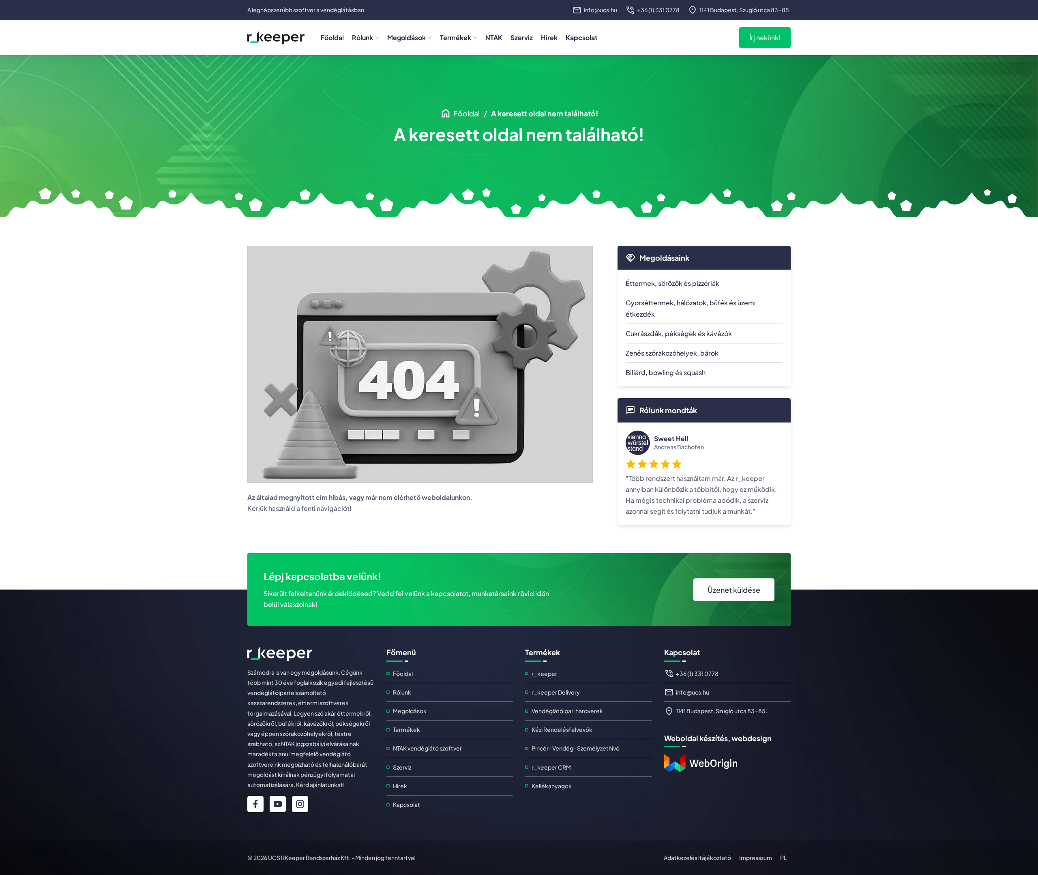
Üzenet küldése (734, 589)
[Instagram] (300, 804)
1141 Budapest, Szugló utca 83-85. (721, 710)
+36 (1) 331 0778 (697, 673)
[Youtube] (278, 804)
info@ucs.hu (692, 692)
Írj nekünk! (765, 37)
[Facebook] (255, 804)
